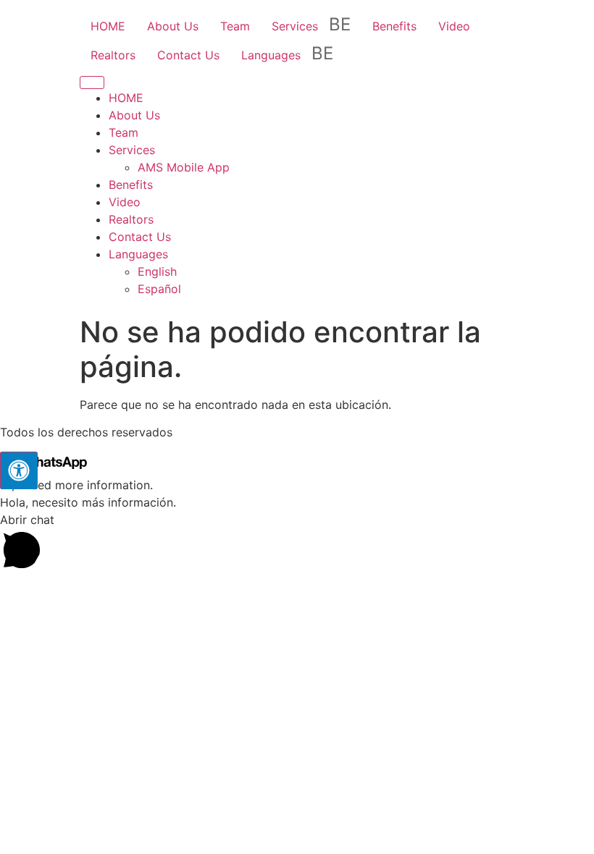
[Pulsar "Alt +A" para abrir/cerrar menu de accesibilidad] (19, 470)
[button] (297, 543)
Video (454, 26)
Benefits (394, 26)
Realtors (113, 55)
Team (235, 26)
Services (295, 26)
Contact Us (188, 55)
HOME (108, 26)
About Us (172, 26)
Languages (271, 55)
